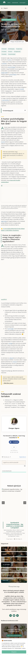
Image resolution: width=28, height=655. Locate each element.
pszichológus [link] (13, 74)
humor (10, 51)
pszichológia (12, 54)
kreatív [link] (3, 142)
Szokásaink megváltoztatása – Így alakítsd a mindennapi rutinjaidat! (14, 525)
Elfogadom (14, 652)
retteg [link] (10, 343)
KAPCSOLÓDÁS (6, 575)
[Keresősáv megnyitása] (25, 8)
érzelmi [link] (22, 89)
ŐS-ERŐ (4, 549)
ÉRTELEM (5, 570)
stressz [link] (15, 361)
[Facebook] (14, 615)
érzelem (4, 51)
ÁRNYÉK (5, 554)
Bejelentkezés (22, 457)
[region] (14, 646)
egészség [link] (3, 221)
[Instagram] (17, 615)
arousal (4, 48)
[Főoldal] (4, 2)
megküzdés (17, 51)
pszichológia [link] (11, 67)
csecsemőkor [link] (5, 100)
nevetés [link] (4, 63)
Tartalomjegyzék (8, 110)
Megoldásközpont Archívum (8, 19)
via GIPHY (4, 299)
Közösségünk (22, 2)
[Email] (10, 615)
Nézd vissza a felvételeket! (14, 635)
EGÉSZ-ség (5, 580)
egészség (19, 48)
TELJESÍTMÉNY (6, 564)
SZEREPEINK (6, 559)
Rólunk (9, 2)
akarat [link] (11, 358)
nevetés (4, 54)
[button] (14, 442)
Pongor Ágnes (9, 539)
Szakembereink (15, 2)
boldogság (11, 48)
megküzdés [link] (4, 72)
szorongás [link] (11, 328)
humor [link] (9, 60)
